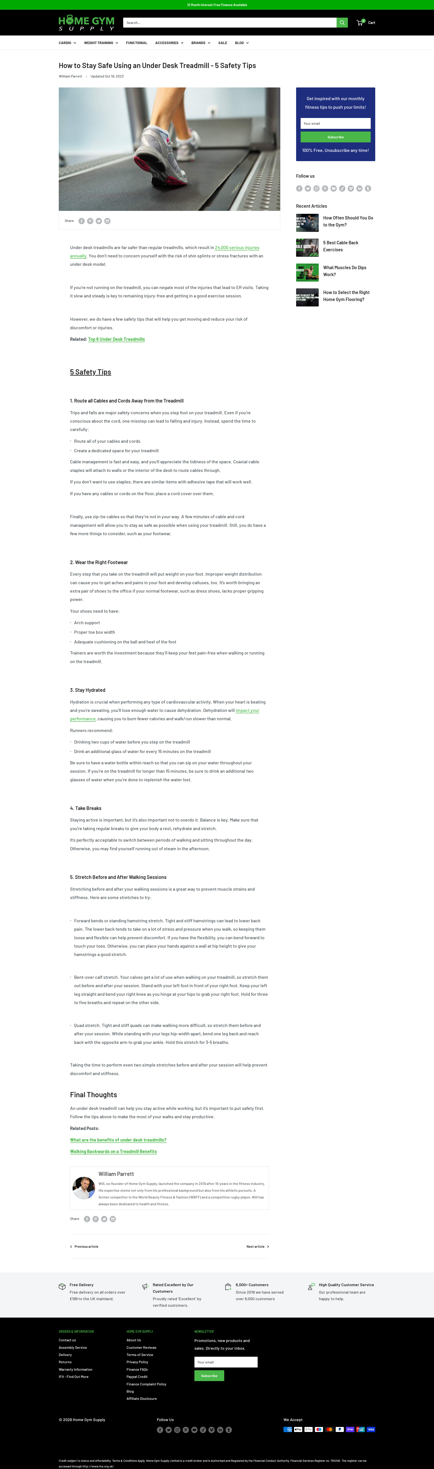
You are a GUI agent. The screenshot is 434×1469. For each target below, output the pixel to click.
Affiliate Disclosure (142, 1398)
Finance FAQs (137, 1369)
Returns (65, 1362)
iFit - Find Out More (74, 1376)
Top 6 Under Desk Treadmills (116, 339)
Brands (198, 42)
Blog (239, 42)
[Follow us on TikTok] (342, 188)
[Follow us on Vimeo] (351, 188)
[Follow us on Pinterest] (325, 188)
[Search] (342, 23)
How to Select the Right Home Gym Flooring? (346, 296)
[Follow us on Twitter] (308, 188)
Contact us (67, 1340)
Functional (136, 42)
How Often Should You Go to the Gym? (348, 221)
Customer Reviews (141, 1347)
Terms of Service (140, 1354)
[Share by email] (107, 220)
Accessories (167, 42)
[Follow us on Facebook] (299, 188)
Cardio (65, 42)
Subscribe (336, 137)
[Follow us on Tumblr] (368, 188)
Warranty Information (75, 1369)
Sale (222, 42)
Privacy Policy (137, 1362)
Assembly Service (73, 1347)
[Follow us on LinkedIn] (359, 188)
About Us (134, 1340)
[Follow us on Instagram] (316, 188)
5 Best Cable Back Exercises (340, 246)
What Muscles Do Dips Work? (344, 271)
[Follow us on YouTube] (333, 188)
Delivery (65, 1354)
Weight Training (98, 42)
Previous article (86, 1246)
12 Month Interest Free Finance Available (217, 5)
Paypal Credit (137, 1376)
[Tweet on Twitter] (99, 220)
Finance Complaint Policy (146, 1384)
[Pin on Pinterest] (90, 220)
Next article (255, 1246)
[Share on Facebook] (81, 220)
